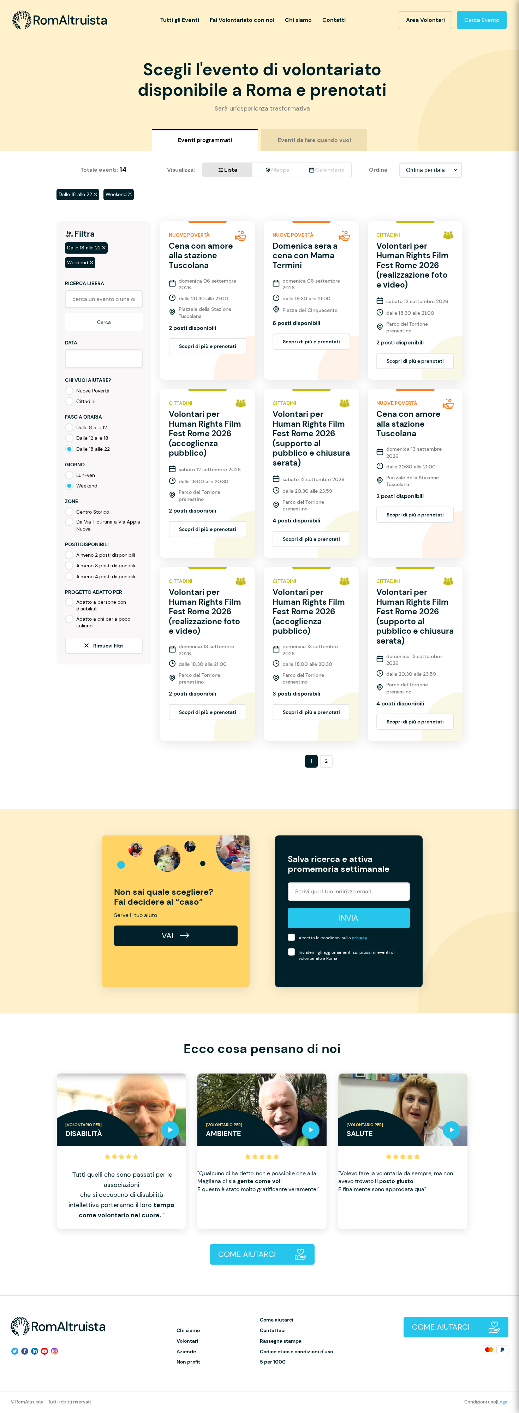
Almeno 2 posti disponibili (105, 555)
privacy (359, 938)
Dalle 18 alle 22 (93, 449)
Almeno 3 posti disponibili (105, 565)
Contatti (334, 20)
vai (168, 935)
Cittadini (85, 401)
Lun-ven (85, 475)
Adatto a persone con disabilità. (101, 605)
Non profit (188, 1362)
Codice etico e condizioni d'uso (296, 1352)
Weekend (86, 486)
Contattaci (273, 1331)
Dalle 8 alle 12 (91, 427)
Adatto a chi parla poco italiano (103, 622)
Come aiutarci (276, 1320)
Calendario (330, 169)
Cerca (104, 322)
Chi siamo (298, 20)
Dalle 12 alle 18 (92, 438)
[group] (121, 1151)
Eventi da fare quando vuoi (314, 140)
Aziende (186, 1352)
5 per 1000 (273, 1362)
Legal (502, 1402)
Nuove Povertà (92, 391)
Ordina (378, 169)
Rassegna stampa (281, 1341)
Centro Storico (92, 512)
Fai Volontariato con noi (242, 20)
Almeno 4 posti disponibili (105, 576)
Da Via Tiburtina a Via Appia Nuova (108, 525)
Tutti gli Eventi (179, 20)
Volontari (187, 1341)
